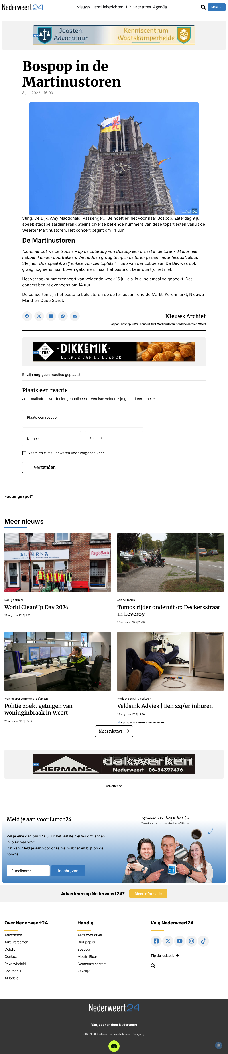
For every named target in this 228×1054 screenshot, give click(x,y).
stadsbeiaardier (186, 324)
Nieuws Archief (185, 316)
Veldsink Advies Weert (150, 722)
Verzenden (45, 467)
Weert (202, 324)
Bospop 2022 (130, 324)
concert (145, 324)
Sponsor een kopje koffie (166, 818)
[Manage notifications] (218, 1045)
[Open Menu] (221, 7)
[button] (27, 316)
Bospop (115, 324)
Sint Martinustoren (163, 324)
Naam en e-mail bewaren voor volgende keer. (66, 453)
